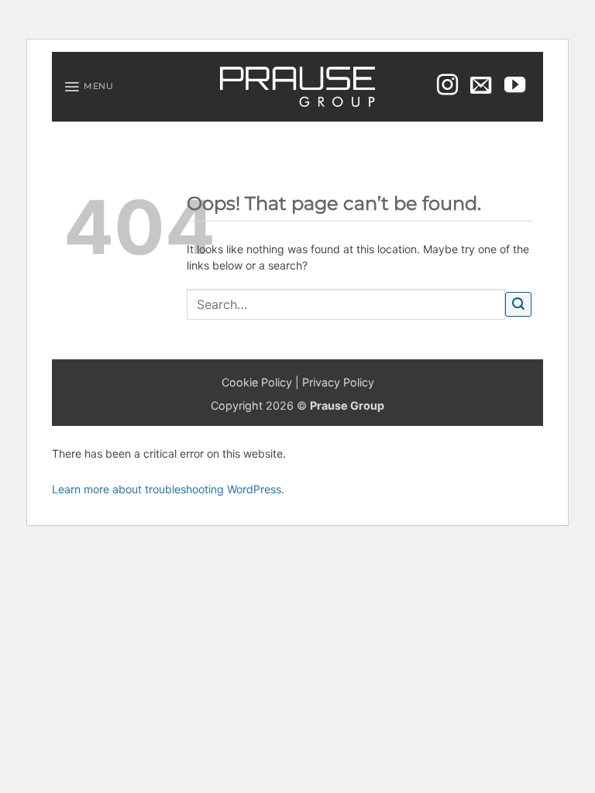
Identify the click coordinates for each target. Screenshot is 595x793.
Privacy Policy (338, 382)
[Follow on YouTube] (514, 86)
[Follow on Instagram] (447, 86)
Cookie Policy (257, 382)
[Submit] (518, 305)
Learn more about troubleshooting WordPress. (168, 489)
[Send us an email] (480, 86)
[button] (89, 87)
